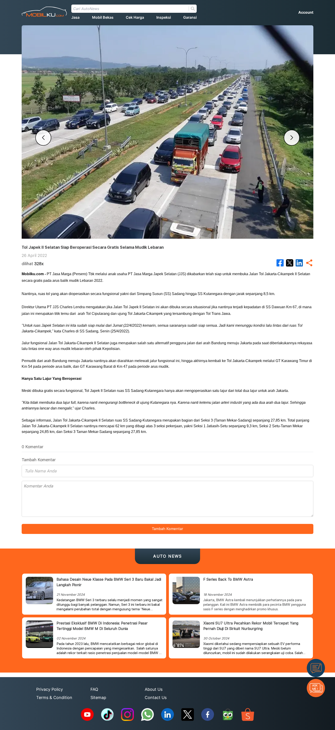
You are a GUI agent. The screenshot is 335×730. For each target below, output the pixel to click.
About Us (153, 689)
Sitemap (98, 697)
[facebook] (280, 263)
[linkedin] (299, 263)
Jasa (75, 17)
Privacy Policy (49, 689)
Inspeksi (163, 17)
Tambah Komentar (167, 529)
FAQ (94, 689)
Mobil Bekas (102, 17)
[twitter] (289, 263)
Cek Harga (135, 17)
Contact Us (156, 697)
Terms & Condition (54, 697)
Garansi (190, 17)
